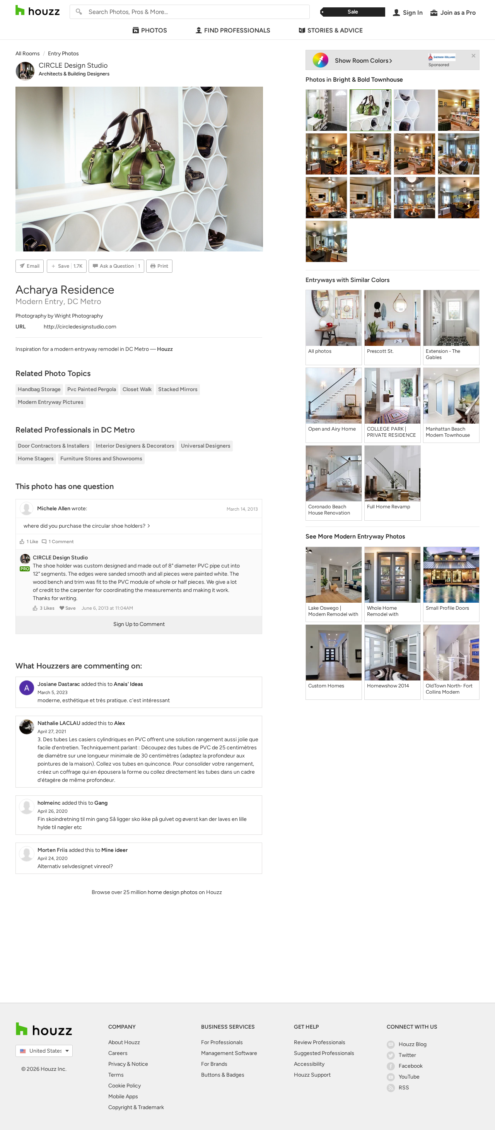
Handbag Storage (39, 389)
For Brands (214, 1064)
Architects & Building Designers (74, 74)
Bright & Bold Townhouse (368, 79)
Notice (139, 1064)
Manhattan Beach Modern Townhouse (448, 432)
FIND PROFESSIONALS (237, 30)
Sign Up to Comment (139, 624)
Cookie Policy (124, 1085)
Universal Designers (205, 446)
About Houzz (124, 1042)
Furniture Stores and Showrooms (101, 458)
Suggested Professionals (324, 1053)
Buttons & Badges (222, 1075)
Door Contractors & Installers (53, 446)
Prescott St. (380, 351)
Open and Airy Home (332, 429)
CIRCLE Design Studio (73, 65)
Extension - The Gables (443, 354)
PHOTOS (154, 30)
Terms (116, 1075)
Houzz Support (312, 1075)
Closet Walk (137, 389)
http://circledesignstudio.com (80, 326)
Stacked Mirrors (178, 389)
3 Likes (47, 608)
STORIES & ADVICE (335, 30)
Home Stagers (36, 458)
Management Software (229, 1053)
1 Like (32, 541)
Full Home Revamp (388, 506)
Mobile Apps (123, 1096)
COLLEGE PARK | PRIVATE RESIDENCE (391, 432)
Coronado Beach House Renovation (329, 510)
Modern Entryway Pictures (51, 402)
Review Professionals (319, 1042)
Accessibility (309, 1064)
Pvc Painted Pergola (91, 389)
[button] (22, 541)
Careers (118, 1053)
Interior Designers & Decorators (135, 446)
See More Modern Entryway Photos (355, 536)
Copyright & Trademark (136, 1107)
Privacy (117, 1064)
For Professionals (222, 1042)
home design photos (173, 892)
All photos (319, 351)
